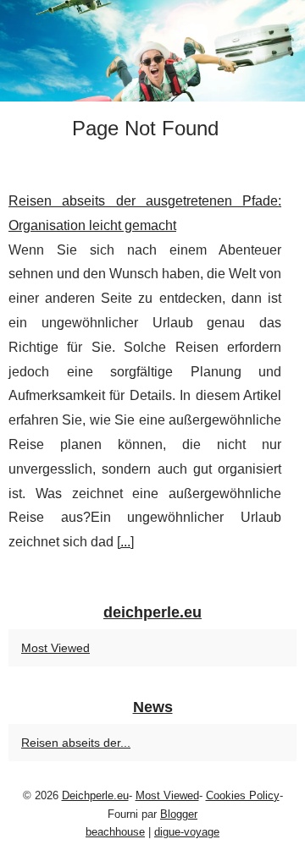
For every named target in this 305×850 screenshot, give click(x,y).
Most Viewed (55, 648)
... (125, 542)
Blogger (178, 814)
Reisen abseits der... (75, 742)
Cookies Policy (243, 795)
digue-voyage (186, 831)
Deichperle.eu (95, 795)
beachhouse (115, 831)
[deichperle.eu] (152, 50)
